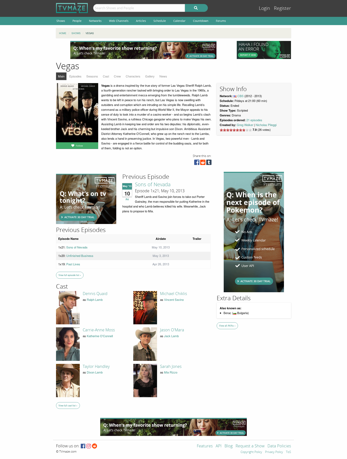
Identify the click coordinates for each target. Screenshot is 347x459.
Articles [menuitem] (141, 21)
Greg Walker (245, 125)
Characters (133, 76)
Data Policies (279, 446)
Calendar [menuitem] (179, 21)
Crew (117, 76)
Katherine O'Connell (100, 336)
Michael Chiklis (173, 293)
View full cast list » (67, 405)
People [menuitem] (77, 21)
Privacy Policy (274, 452)
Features (205, 446)
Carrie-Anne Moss (99, 330)
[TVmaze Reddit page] (94, 446)
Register (282, 8)
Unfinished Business (79, 255)
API (218, 446)
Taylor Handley (96, 366)
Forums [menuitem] (221, 21)
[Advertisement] (143, 50)
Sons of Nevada (152, 185)
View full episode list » (69, 275)
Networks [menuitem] (95, 21)
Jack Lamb (171, 336)
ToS (288, 452)
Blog (229, 446)
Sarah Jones (171, 366)
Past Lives (73, 264)
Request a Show (250, 446)
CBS (240, 96)
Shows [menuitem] (60, 21)
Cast (106, 76)
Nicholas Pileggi (266, 125)
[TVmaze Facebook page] (83, 446)
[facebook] (196, 163)
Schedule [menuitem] (159, 21)
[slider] (236, 130)
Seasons (92, 76)
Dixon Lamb (95, 372)
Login (264, 8)
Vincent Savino (174, 299)
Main (61, 76)
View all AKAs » (227, 325)
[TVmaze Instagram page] (88, 446)
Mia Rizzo (170, 372)
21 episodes (254, 120)
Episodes (75, 76)
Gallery (150, 76)
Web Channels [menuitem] (119, 21)
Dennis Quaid (95, 293)
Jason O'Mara (172, 330)
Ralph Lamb (95, 299)
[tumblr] (208, 163)
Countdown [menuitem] (200, 21)
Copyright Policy (251, 452)
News (163, 76)
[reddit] (202, 163)
